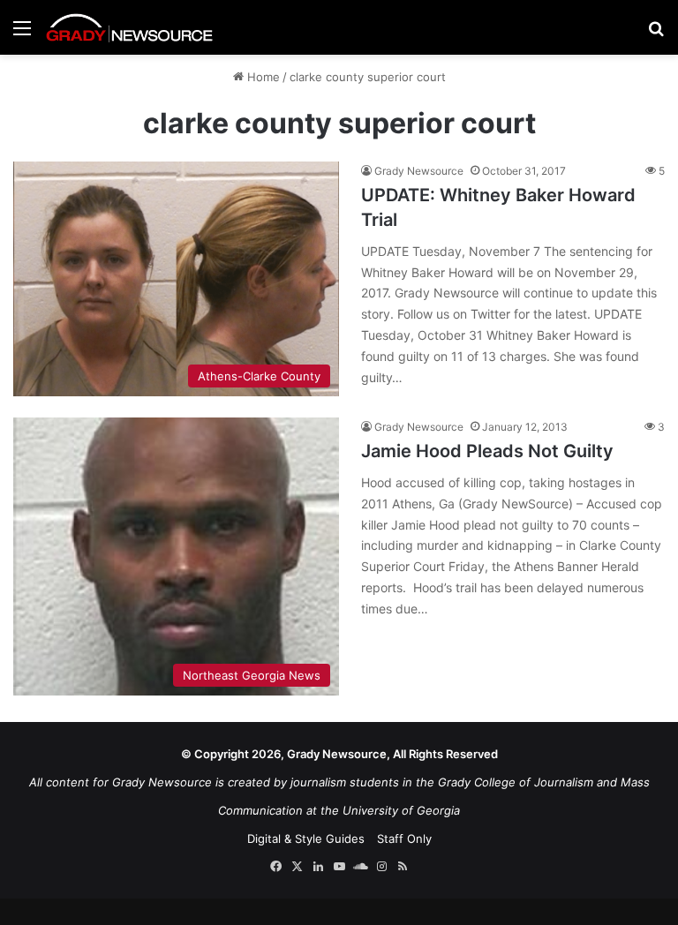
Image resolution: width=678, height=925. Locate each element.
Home (262, 77)
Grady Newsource (418, 170)
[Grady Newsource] (130, 27)
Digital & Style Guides (306, 838)
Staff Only (404, 838)
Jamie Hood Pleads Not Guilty (487, 451)
